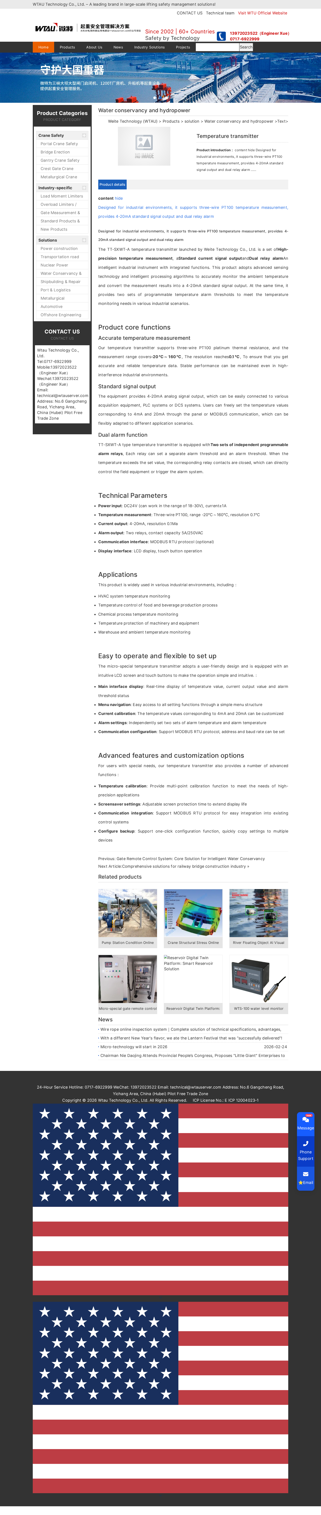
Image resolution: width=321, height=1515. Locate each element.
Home (43, 47)
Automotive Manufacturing (54, 307)
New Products (54, 229)
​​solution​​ (192, 121)
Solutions (47, 240)
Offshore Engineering (61, 315)
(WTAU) (150, 121)
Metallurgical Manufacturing (54, 299)
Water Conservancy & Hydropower (61, 274)
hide (119, 198)
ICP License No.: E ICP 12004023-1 (226, 1100)
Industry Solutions (149, 47)
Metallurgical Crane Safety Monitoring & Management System (61, 178)
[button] (160, 1397)
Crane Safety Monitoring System (56, 136)
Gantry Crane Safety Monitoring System (60, 161)
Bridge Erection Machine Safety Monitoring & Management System (61, 153)
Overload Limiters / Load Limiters (58, 205)
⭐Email (305, 1182)
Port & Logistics (56, 290)
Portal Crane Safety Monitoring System (59, 144)
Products (67, 47)
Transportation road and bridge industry (60, 257)
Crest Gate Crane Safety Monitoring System (58, 169)
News (118, 47)
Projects (183, 47)
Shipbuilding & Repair (61, 281)
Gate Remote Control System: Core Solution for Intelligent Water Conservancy (191, 858)
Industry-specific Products (55, 189)
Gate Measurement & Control (60, 213)
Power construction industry (59, 249)
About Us (94, 47)
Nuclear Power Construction (54, 266)
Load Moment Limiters (62, 196)
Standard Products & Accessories (60, 222)
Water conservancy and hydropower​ (238, 121)
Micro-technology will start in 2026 (133, 1046)
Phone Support (305, 1155)
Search (246, 47)
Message (305, 1128)
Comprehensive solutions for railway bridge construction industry (184, 866)
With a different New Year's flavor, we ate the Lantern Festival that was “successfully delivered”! (191, 1038)
